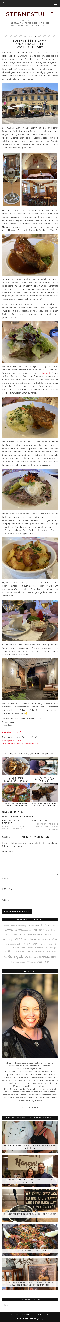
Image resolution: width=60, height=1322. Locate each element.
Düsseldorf (51, 930)
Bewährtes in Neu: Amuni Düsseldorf (16, 804)
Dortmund (38, 929)
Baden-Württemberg (18, 926)
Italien (33, 939)
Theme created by (30, 1319)
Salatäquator (46, 373)
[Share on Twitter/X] (18, 812)
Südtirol (52, 956)
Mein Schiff (30, 943)
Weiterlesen (30, 1107)
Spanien (42, 956)
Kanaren (41, 940)
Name (5, 878)
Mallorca (20, 944)
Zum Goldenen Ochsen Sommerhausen (20, 744)
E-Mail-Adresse (9, 889)
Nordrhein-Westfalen (35, 948)
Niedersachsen (20, 948)
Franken (17, 816)
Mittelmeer (43, 944)
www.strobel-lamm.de (11, 732)
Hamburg (7, 939)
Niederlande (8, 948)
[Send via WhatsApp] (22, 812)
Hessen (26, 940)
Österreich (43, 961)
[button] (56, 3)
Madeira (13, 944)
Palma (46, 948)
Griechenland (30, 934)
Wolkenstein (31, 962)
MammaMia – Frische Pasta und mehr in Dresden (45, 825)
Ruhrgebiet (17, 956)
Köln (54, 939)
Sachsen (32, 957)
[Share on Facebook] (15, 812)
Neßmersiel (52, 944)
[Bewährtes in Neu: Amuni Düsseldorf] (16, 792)
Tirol (13, 962)
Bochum (50, 925)
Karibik (48, 940)
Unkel (17, 962)
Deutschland (26, 930)
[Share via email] (11, 812)
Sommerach (27, 816)
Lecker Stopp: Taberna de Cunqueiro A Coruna (16, 779)
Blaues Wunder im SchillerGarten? (13, 825)
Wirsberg (23, 962)
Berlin (40, 925)
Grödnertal (41, 934)
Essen (9, 934)
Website (6, 900)
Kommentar (8, 851)
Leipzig (6, 944)
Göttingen (50, 935)
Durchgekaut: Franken (12, 740)
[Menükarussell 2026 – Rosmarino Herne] (44, 792)
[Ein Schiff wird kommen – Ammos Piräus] (44, 766)
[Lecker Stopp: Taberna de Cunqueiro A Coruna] (16, 766)
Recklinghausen (12, 951)
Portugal (52, 948)
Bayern (8, 816)
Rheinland (42, 951)
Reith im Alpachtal (29, 951)
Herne (17, 939)
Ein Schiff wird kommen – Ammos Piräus (44, 779)
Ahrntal (7, 926)
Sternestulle (30, 14)
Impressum (42, 1315)
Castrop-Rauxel (13, 929)
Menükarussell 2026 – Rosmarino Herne (44, 804)
